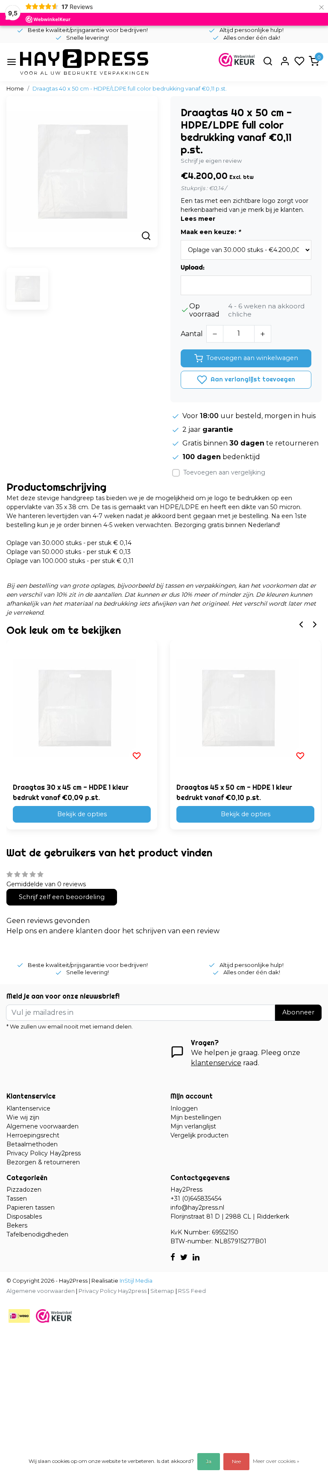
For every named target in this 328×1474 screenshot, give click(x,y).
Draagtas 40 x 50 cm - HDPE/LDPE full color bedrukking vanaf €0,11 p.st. (129, 88)
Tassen (16, 1198)
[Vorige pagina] (301, 624)
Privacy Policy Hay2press (43, 1153)
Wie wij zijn (22, 1117)
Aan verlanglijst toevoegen (252, 379)
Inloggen (184, 1108)
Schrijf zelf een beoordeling (62, 897)
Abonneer (298, 1012)
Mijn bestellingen (195, 1117)
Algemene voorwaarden (42, 1126)
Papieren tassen (30, 1207)
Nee (236, 1461)
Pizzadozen (23, 1189)
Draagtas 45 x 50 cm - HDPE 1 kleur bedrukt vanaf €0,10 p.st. (234, 792)
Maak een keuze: (210, 232)
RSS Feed (192, 1291)
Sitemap (162, 1291)
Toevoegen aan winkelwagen (252, 358)
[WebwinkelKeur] (54, 1315)
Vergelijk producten (199, 1135)
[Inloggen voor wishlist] (136, 755)
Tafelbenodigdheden (37, 1234)
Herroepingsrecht (32, 1135)
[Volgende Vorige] (315, 624)
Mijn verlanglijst (193, 1126)
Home (15, 88)
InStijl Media (135, 1281)
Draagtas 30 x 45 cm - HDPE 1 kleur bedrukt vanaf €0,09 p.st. (71, 792)
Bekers (16, 1225)
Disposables (24, 1216)
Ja (208, 1461)
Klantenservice (28, 1108)
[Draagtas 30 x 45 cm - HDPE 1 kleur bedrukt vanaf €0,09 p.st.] (82, 708)
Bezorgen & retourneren (43, 1162)
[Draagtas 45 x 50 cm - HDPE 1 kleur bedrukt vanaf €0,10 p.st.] (245, 708)
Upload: (193, 267)
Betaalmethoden (32, 1144)
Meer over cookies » (276, 1461)
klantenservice (216, 1063)
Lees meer (198, 219)
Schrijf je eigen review (211, 161)
